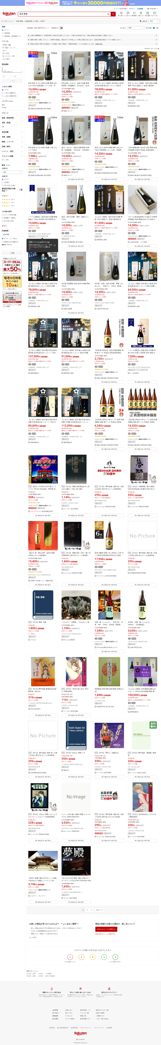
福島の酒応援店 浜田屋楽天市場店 (141, 175)
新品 (3, 105)
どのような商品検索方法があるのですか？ (44, 931)
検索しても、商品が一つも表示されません (44, 934)
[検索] (113, 14)
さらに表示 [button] (6, 59)
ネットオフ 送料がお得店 (138, 773)
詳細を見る (99, 44)
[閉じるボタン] (156, 35)
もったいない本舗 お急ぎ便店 (106, 836)
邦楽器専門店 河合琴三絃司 (105, 706)
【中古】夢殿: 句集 (39, 622)
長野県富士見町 (102, 106)
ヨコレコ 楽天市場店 (70, 898)
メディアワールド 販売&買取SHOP (41, 511)
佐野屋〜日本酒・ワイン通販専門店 (41, 581)
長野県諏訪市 (34, 373)
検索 (13, 81)
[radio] (2, 30)
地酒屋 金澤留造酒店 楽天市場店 (40, 108)
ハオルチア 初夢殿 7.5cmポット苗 (75, 622)
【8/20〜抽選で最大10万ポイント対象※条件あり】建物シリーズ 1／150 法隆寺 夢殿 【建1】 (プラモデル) (42, 880)
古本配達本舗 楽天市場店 (138, 573)
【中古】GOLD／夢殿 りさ (75, 753)
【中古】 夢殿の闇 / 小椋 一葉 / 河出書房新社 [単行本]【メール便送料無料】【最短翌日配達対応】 (76, 555)
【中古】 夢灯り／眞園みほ (108, 753)
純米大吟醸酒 (50, 976)
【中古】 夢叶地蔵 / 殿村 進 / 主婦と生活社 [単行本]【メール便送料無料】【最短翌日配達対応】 (109, 489)
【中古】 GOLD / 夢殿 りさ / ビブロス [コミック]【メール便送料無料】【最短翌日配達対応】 (42, 816)
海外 (8, 165)
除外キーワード (7, 245)
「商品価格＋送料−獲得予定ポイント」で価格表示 (42, 28)
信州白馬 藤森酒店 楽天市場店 (73, 242)
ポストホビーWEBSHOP (71, 831)
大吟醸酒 (48, 974)
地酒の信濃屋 (68, 309)
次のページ (99, 910)
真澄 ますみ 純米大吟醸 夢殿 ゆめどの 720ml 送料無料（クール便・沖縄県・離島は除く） (109, 150)
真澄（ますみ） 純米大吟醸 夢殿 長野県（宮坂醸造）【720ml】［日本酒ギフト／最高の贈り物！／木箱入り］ (76, 150)
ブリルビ (33, 640)
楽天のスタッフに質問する (106, 929)
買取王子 (66, 770)
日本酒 (40, 974)
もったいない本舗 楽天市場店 (106, 506)
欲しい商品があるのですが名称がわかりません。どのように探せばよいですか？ (56, 928)
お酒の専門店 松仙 (102, 309)
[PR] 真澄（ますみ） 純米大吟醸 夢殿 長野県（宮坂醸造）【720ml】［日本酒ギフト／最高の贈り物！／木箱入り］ (76, 85)
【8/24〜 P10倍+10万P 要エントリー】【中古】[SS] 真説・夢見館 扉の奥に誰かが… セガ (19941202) (42, 489)
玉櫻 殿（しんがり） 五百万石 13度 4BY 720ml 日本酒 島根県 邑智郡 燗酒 (109, 624)
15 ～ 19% (5, 160)
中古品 (4, 107)
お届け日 (5, 176)
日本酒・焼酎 (31, 974)
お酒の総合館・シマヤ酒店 (138, 242)
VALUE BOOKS (35, 709)
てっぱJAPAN (134, 373)
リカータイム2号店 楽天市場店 (106, 576)
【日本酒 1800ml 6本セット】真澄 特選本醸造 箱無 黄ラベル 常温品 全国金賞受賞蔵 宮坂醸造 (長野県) (142, 422)
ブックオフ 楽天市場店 (71, 509)
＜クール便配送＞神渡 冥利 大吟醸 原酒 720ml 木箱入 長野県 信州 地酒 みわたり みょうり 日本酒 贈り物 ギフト (142, 352)
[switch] (21, 190)
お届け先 (5, 168)
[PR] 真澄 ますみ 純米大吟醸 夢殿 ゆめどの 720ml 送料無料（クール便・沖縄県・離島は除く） (42, 85)
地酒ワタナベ (68, 111)
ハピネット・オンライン (38, 896)
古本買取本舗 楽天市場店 (38, 773)
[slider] (2, 72)
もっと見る (32, 937)
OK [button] (55, 245)
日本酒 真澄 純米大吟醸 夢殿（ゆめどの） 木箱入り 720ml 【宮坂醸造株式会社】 (109, 286)
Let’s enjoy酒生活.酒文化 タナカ (107, 647)
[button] (152, 9)
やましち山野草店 (69, 640)
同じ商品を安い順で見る (76, 179)
